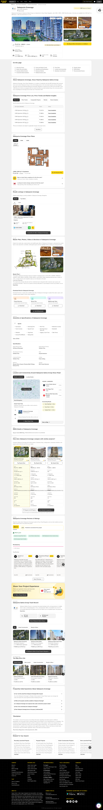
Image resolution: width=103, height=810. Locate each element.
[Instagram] (76, 801)
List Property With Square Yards (50, 766)
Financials (14, 770)
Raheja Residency (35, 458)
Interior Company (31, 773)
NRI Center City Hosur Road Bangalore (22, 748)
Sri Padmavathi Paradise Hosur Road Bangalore (22, 745)
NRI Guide (77, 779)
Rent (21, 1)
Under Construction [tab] (23, 627)
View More (38, 129)
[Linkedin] (70, 801)
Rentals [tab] (45, 99)
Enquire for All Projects (30, 510)
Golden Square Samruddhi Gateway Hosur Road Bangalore (22, 752)
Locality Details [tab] (30, 377)
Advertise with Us (47, 775)
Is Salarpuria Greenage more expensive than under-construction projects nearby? (33, 703)
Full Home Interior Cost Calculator (66, 784)
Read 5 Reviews (37, 579)
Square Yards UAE (31, 766)
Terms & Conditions (16, 781)
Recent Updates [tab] (54, 99)
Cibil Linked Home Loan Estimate (52, 45)
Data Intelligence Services (49, 779)
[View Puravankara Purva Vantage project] (55, 452)
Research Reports (79, 770)
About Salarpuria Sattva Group (37, 620)
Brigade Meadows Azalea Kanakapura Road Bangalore (89, 750)
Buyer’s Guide (78, 773)
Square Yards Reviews (16, 773)
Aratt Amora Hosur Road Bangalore (44, 747)
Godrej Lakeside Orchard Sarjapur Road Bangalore (67, 745)
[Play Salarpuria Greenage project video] (77, 35)
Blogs (30, 1)
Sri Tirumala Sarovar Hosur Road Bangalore (45, 748)
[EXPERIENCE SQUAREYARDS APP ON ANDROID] (71, 795)
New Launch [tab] (28, 662)
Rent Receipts (62, 779)
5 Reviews (15, 529)
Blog (76, 765)
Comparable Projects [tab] (36, 99)
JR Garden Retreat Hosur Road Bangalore (45, 750)
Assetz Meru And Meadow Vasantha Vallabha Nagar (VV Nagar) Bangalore (89, 748)
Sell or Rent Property (88, 1)
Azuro (29, 775)
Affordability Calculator (64, 773)
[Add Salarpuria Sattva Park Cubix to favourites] (62, 631)
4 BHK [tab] (27, 140)
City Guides (77, 772)
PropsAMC (30, 779)
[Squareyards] (4, 1)
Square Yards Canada (32, 765)
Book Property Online (32, 781)
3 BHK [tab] (21, 140)
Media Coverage (15, 768)
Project (25, 1)
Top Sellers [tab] (23, 198)
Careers (13, 766)
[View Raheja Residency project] (38, 452)
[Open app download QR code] (100, 10)
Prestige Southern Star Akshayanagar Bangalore (67, 743)
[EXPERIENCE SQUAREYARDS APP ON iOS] (81, 795)
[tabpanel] (26, 259)
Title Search (61, 768)
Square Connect (47, 768)
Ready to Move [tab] (34, 627)
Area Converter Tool (63, 786)
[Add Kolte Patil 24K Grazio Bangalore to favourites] (45, 666)
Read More (15, 284)
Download (21, 305)
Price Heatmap (62, 765)
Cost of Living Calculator (64, 772)
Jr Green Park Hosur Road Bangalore (44, 745)
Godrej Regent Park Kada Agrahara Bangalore (89, 743)
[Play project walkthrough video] (52, 265)
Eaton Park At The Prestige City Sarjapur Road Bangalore (89, 752)
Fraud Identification (15, 785)
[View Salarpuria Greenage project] (21, 452)
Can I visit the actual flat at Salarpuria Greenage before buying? (29, 693)
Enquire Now (22, 463)
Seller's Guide (78, 775)
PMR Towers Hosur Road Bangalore (22, 747)
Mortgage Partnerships (48, 781)
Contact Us (14, 775)
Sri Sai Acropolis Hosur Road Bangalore (45, 743)
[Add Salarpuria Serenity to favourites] (62, 666)
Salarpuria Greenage (19, 458)
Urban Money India (31, 770)
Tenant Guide (78, 777)
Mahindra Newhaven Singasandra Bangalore (67, 748)
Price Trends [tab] (25, 99)
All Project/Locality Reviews (65, 775)
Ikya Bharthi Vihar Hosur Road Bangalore (22, 743)
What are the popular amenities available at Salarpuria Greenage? (29, 700)
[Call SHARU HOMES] (32, 227)
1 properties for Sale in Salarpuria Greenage (37, 232)
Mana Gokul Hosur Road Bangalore (44, 752)
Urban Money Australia (32, 772)
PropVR (29, 777)
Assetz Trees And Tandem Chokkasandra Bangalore (67, 750)
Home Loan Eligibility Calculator (65, 782)
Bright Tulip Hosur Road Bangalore (21, 750)
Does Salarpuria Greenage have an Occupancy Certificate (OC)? (29, 709)
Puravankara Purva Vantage (54, 458)
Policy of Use (14, 783)
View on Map (45, 422)
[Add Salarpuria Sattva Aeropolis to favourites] (27, 631)
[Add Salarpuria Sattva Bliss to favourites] (45, 631)
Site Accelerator (47, 772)
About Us (13, 765)
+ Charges (28, 44)
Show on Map (27, 389)
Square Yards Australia (32, 768)
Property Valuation (63, 766)
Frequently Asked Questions (17, 772)
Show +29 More (16, 338)
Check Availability (52, 110)
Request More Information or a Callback (78, 43)
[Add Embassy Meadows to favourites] (27, 666)
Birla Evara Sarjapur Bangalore (65, 747)
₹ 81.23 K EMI (27, 173)
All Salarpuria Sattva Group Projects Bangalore (37, 651)
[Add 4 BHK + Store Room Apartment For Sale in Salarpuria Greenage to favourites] (33, 207)
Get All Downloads (39, 311)
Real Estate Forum (79, 768)
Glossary (77, 766)
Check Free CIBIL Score (64, 781)
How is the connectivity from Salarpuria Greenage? (26, 706)
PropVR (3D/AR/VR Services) (50, 773)
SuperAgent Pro (47, 782)
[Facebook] (67, 801)
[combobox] (28, 417)
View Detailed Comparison (45, 510)
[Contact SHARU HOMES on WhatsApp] (29, 227)
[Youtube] (73, 801)
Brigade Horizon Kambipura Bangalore (66, 752)
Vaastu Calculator (63, 770)
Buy (18, 1)
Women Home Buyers (79, 781)
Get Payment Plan (58, 172)
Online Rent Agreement (64, 777)
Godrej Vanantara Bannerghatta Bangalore (89, 745)
